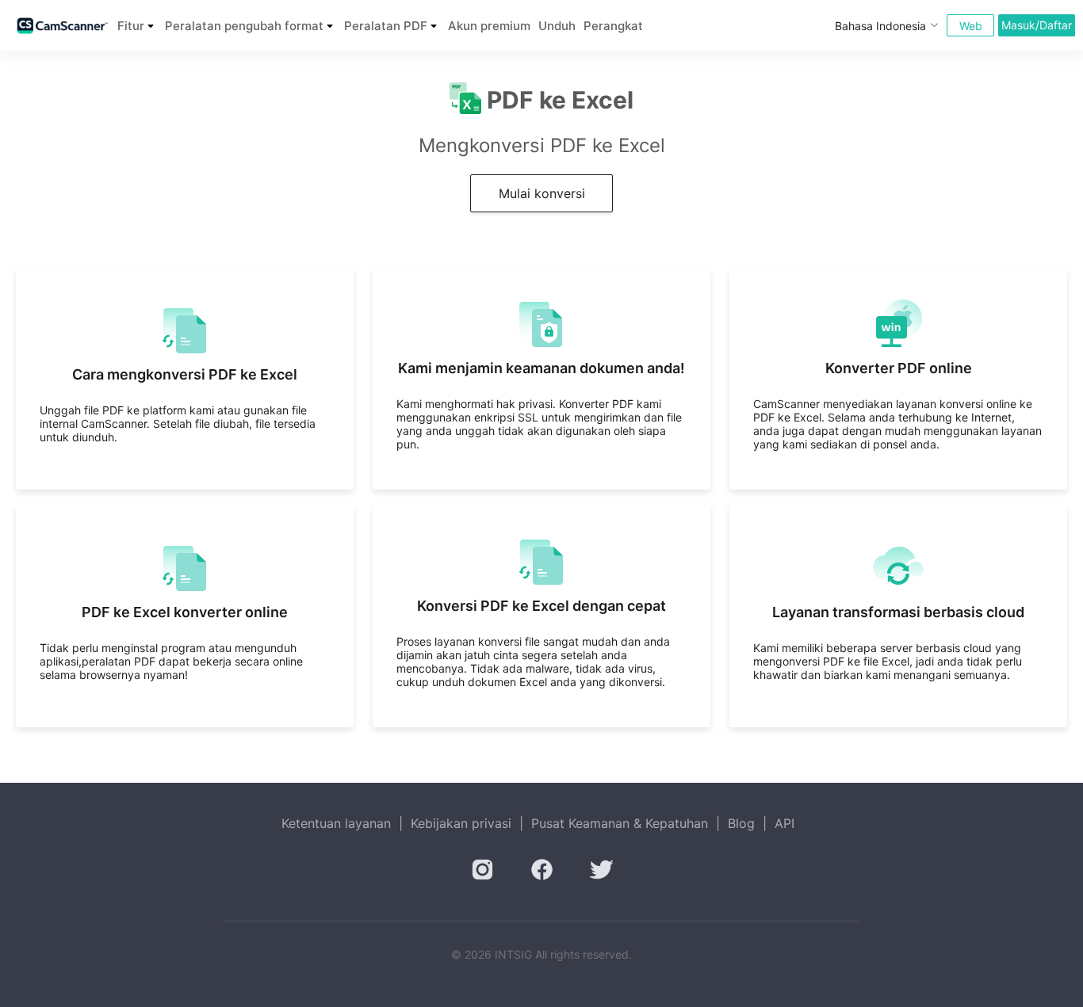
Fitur (130, 25)
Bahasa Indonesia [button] (880, 25)
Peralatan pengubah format (244, 25)
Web (970, 25)
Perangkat (613, 25)
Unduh (557, 25)
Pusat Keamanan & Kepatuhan (619, 823)
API (784, 823)
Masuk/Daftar (1036, 25)
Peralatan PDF (385, 25)
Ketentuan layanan (336, 823)
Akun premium (489, 25)
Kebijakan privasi (461, 823)
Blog (741, 823)
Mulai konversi (542, 193)
